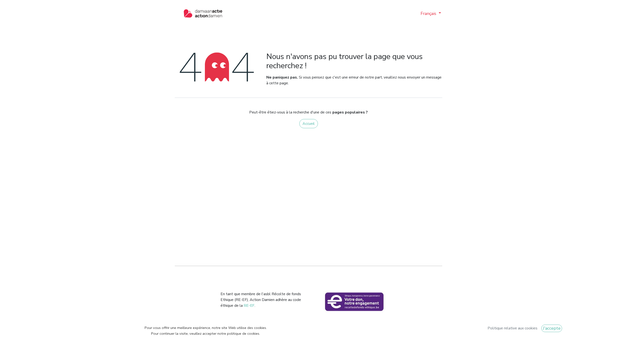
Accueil (308, 123)
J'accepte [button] (552, 328)
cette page (278, 83)
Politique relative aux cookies (512, 328)
